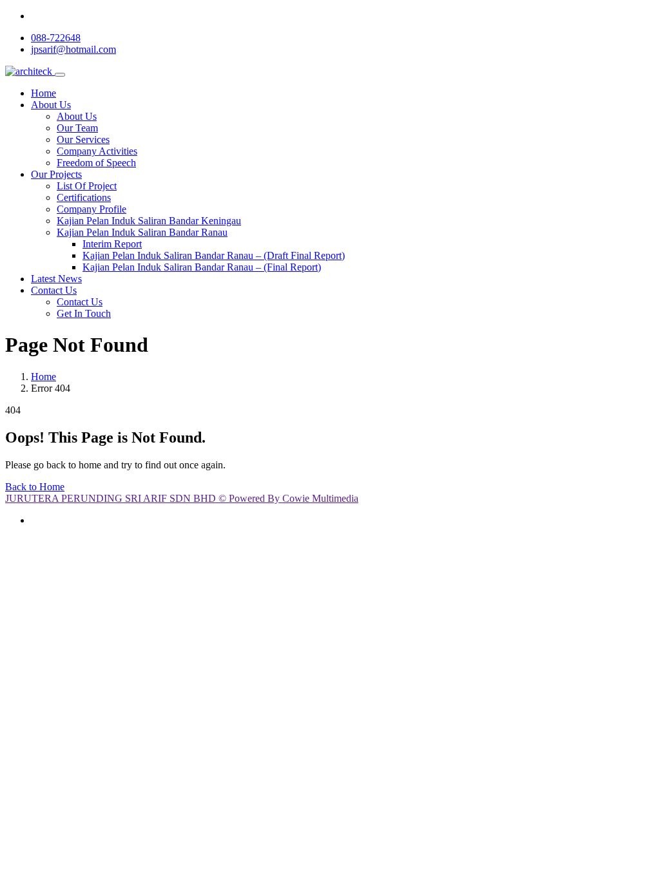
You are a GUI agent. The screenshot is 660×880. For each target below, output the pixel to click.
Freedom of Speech (96, 162)
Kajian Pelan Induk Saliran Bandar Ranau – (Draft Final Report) (213, 255)
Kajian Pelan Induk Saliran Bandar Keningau (149, 220)
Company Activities (97, 151)
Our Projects (56, 174)
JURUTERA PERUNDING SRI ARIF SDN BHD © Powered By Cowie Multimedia (181, 498)
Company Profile (91, 209)
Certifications (84, 197)
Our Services (83, 139)
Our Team (77, 127)
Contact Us (54, 290)
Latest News (56, 278)
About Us (51, 104)
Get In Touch (84, 313)
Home (43, 93)
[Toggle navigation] (60, 75)
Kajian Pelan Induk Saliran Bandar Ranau (142, 232)
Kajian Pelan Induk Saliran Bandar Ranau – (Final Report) (201, 267)
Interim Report (112, 243)
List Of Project (87, 185)
